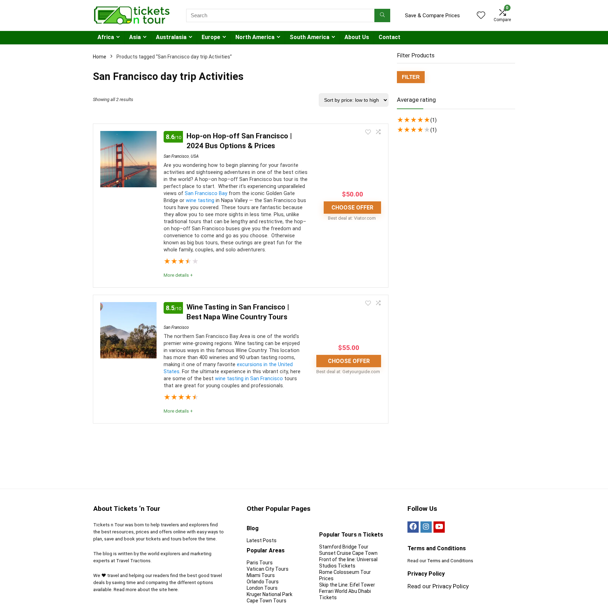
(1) (433, 120)
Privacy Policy (450, 586)
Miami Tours (261, 575)
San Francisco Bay (206, 193)
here (173, 589)
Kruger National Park (269, 594)
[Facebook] (413, 527)
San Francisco (176, 156)
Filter (411, 77)
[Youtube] (439, 527)
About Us (356, 37)
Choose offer (352, 207)
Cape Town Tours (266, 600)
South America (309, 37)
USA (195, 156)
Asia (135, 37)
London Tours (262, 588)
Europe (211, 37)
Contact (389, 37)
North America (254, 37)
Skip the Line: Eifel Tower (347, 585)
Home (99, 56)
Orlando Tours (263, 581)
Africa (105, 37)
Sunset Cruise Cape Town (348, 553)
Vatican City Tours (268, 569)
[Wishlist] (481, 16)
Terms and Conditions (450, 560)
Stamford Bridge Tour (343, 547)
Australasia (171, 37)
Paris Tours (260, 562)
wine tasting (200, 200)
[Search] (382, 15)
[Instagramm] (426, 527)
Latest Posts (262, 540)
